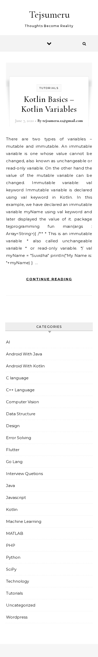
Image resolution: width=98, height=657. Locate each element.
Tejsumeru (49, 15)
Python (13, 557)
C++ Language (20, 389)
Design (13, 425)
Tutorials (49, 88)
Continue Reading (49, 279)
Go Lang (14, 461)
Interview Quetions (24, 473)
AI (8, 342)
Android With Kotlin (25, 365)
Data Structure (20, 413)
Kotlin (12, 509)
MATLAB (14, 533)
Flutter (12, 449)
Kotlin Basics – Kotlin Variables (49, 104)
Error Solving (18, 437)
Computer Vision (22, 401)
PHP (10, 545)
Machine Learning (23, 521)
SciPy (11, 569)
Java (10, 485)
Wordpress (16, 617)
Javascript (16, 497)
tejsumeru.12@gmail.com (63, 120)
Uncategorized (20, 605)
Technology (17, 581)
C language (17, 377)
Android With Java (24, 354)
